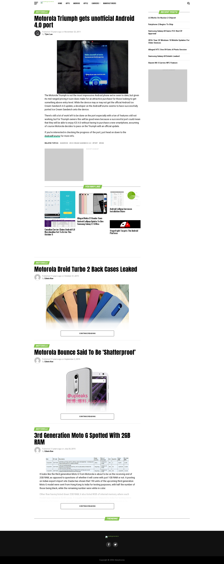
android (76, 3)
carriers (95, 3)
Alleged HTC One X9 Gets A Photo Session (167, 50)
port (95, 143)
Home (60, 3)
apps (68, 3)
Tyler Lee (48, 34)
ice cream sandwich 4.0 (80, 143)
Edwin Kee (49, 278)
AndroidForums (52, 136)
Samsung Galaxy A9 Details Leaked (164, 56)
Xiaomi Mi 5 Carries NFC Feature (162, 63)
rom (102, 143)
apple (85, 3)
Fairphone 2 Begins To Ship (160, 24)
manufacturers (109, 3)
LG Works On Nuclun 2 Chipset (162, 18)
